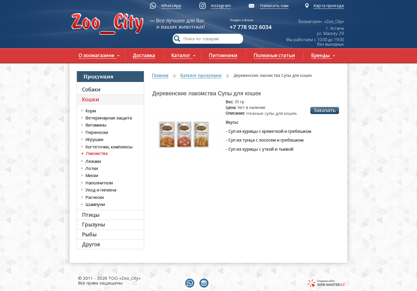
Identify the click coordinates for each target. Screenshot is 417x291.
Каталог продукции (201, 75)
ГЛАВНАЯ (108, 24)
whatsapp (191, 283)
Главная (160, 75)
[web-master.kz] (326, 283)
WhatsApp (171, 5)
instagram (205, 283)
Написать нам (274, 5)
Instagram (221, 5)
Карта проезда (328, 5)
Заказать (324, 110)
